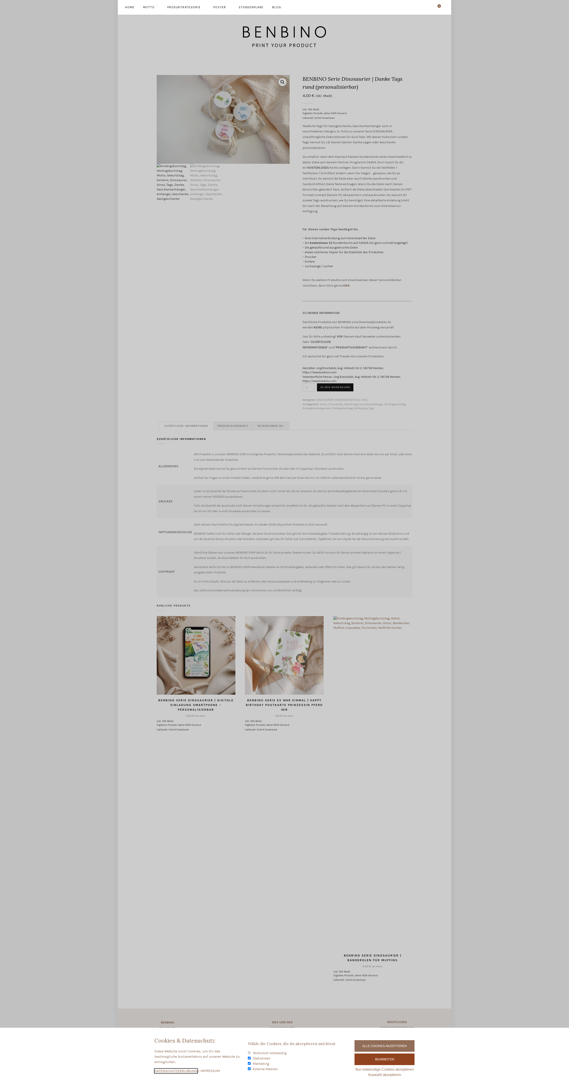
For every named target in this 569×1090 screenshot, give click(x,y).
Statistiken (261, 1058)
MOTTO (149, 7)
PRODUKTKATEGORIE (184, 7)
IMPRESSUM (210, 1071)
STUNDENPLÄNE (251, 7)
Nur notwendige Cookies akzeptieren (384, 1069)
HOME (129, 7)
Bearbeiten (384, 1059)
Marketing (261, 1064)
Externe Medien (265, 1069)
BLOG (276, 7)
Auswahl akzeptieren (384, 1075)
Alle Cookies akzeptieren (384, 1046)
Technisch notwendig (270, 1053)
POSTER (219, 7)
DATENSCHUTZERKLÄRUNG (175, 1071)
